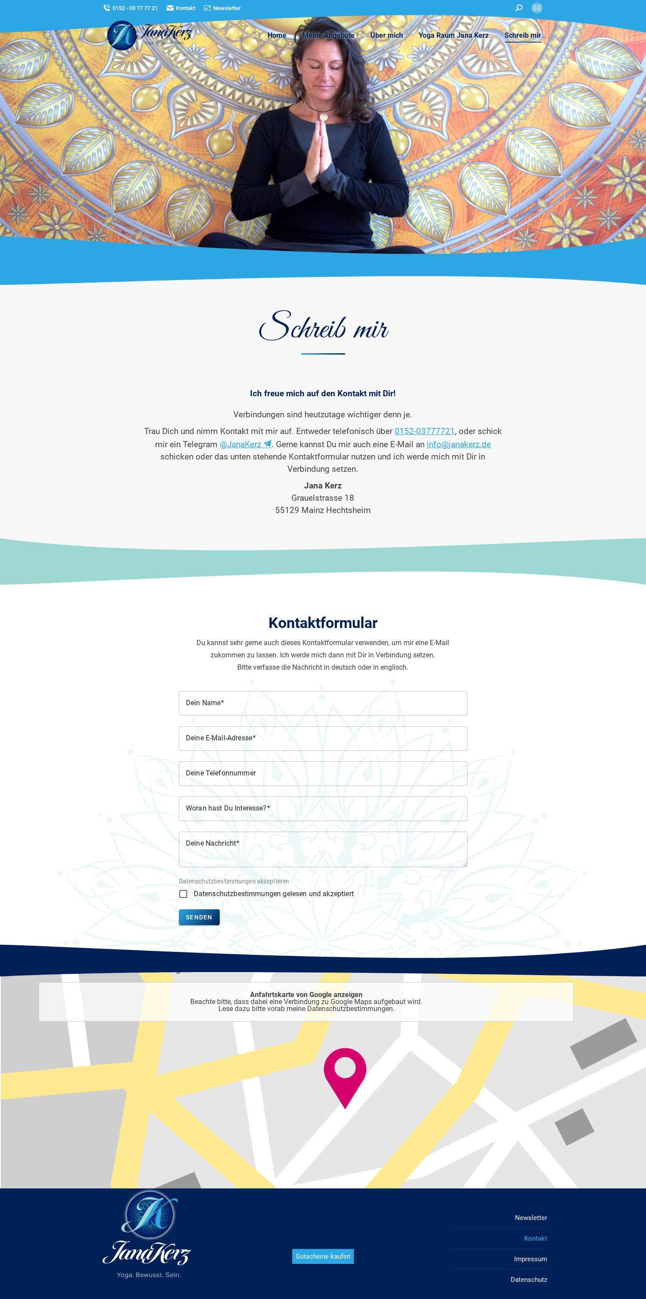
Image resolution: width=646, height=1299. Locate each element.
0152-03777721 (425, 431)
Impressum (530, 1259)
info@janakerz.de (459, 444)
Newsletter (227, 8)
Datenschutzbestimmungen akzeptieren (234, 881)
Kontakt (185, 8)
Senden (199, 917)
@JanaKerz (241, 444)
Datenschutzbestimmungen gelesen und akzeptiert (274, 894)
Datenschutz (529, 1280)
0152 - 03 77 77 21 (135, 8)
